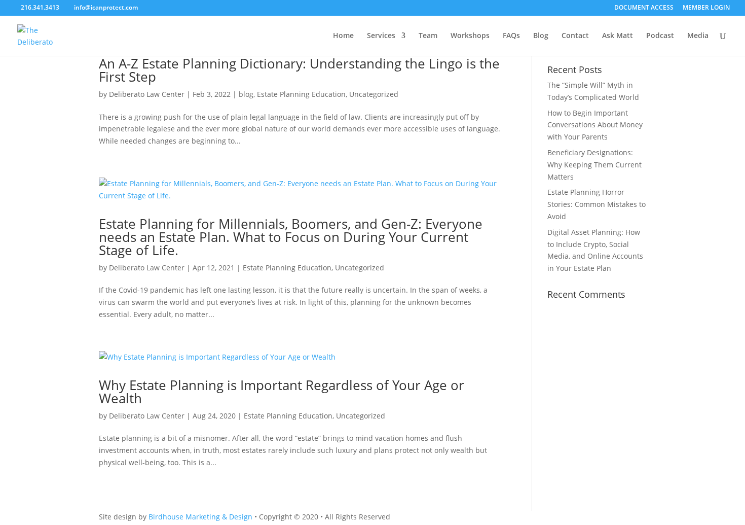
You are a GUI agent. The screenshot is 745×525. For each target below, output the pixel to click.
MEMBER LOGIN (706, 8)
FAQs (511, 36)
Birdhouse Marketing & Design (200, 516)
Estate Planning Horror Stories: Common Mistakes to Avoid (596, 204)
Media (698, 36)
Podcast (660, 36)
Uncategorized (373, 94)
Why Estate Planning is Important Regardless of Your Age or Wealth (281, 391)
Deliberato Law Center (146, 94)
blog (246, 94)
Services (381, 36)
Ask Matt (617, 36)
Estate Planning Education (301, 94)
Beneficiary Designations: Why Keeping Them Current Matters (594, 165)
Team (428, 36)
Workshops (470, 36)
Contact (575, 36)
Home (343, 36)
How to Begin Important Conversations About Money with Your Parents (595, 125)
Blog (540, 36)
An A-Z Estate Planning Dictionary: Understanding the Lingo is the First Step (299, 70)
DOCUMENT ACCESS (644, 8)
